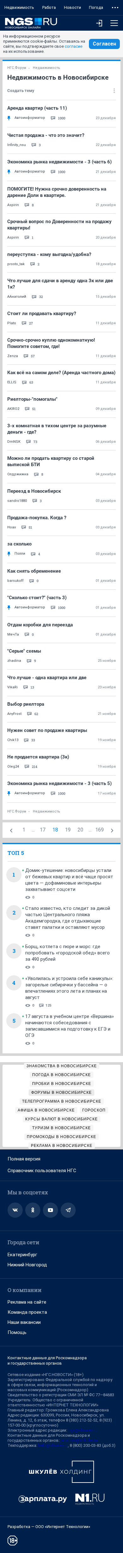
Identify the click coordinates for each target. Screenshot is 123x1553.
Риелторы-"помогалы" (32, 399)
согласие (73, 46)
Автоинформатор (30, 118)
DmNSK (13, 442)
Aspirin (13, 205)
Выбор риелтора (25, 704)
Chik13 (12, 740)
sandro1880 (17, 501)
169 (99, 830)
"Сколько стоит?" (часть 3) (37, 597)
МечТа (13, 634)
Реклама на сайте (27, 1302)
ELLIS (11, 382)
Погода (96, 7)
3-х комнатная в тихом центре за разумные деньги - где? (56, 429)
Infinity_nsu (16, 145)
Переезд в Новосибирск (34, 491)
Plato (11, 323)
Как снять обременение (34, 571)
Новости (72, 7)
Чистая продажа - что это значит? (45, 135)
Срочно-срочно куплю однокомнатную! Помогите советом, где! (51, 343)
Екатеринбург (22, 1255)
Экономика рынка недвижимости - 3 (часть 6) (59, 162)
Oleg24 (13, 766)
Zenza (12, 356)
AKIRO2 (13, 409)
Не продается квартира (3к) (38, 757)
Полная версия (24, 1159)
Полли (20, 553)
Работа (49, 7)
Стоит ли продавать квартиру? (41, 313)
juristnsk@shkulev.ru (79, 1440)
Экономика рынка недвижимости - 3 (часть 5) (59, 783)
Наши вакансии (24, 1322)
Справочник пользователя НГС (42, 1170)
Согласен (104, 44)
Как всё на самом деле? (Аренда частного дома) (61, 372)
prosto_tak (16, 264)
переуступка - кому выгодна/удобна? (49, 254)
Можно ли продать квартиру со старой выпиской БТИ (50, 461)
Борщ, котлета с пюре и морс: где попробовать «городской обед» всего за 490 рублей (67, 953)
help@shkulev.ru (53, 1445)
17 (42, 830)
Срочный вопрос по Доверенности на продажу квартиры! (59, 225)
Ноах (11, 527)
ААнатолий (16, 297)
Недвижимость (19, 7)
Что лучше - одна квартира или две (46, 677)
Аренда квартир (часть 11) (37, 108)
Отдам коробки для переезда (40, 625)
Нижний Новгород (27, 1265)
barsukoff (15, 581)
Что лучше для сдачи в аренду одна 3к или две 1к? (60, 284)
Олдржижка (17, 474)
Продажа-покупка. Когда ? (36, 518)
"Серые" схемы (24, 651)
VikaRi (12, 687)
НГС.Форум (16, 68)
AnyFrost (14, 714)
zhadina (14, 661)
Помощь (17, 1332)
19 (68, 830)
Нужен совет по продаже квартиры (47, 730)
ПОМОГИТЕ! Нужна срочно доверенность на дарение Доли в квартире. (56, 192)
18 (55, 830)
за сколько (19, 544)
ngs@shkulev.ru (82, 1430)
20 (80, 830)
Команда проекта (27, 1312)
